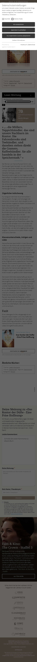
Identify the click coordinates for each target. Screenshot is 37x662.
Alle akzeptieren (18, 24)
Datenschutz (31, 45)
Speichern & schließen (18, 30)
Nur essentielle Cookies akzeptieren (18, 36)
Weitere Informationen (18, 40)
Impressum (23, 45)
